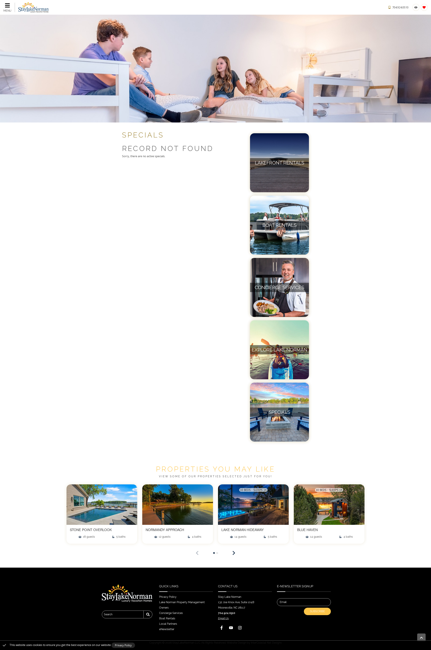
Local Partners (168, 623)
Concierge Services (171, 613)
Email (283, 602)
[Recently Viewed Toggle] (415, 7)
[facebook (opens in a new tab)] (222, 628)
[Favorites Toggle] (424, 7)
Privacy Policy (167, 596)
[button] (234, 553)
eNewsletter (166, 629)
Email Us (223, 618)
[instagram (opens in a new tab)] (240, 628)
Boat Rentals (167, 618)
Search (108, 614)
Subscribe (317, 611)
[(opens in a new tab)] (102, 504)
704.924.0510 (226, 613)
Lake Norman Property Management (182, 602)
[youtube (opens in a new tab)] (231, 628)
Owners (164, 607)
